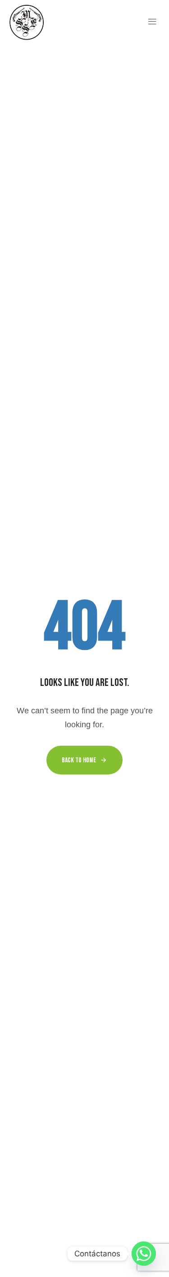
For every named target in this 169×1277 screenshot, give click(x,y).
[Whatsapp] (144, 1253)
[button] (152, 22)
